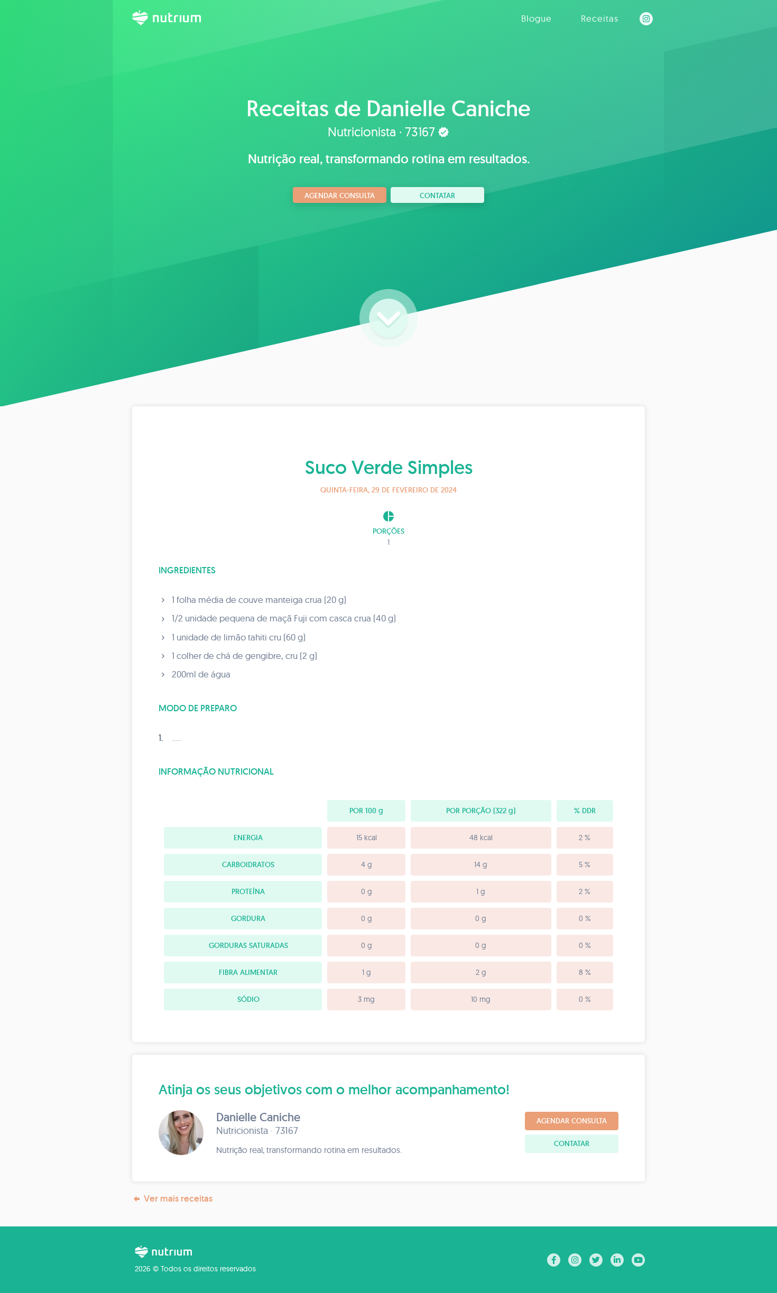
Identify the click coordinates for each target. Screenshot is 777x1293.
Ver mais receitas (178, 1198)
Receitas (599, 18)
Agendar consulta (339, 195)
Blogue (536, 18)
